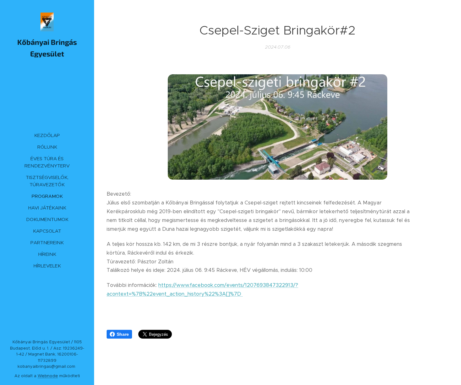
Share (123, 334)
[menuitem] (47, 135)
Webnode (48, 375)
